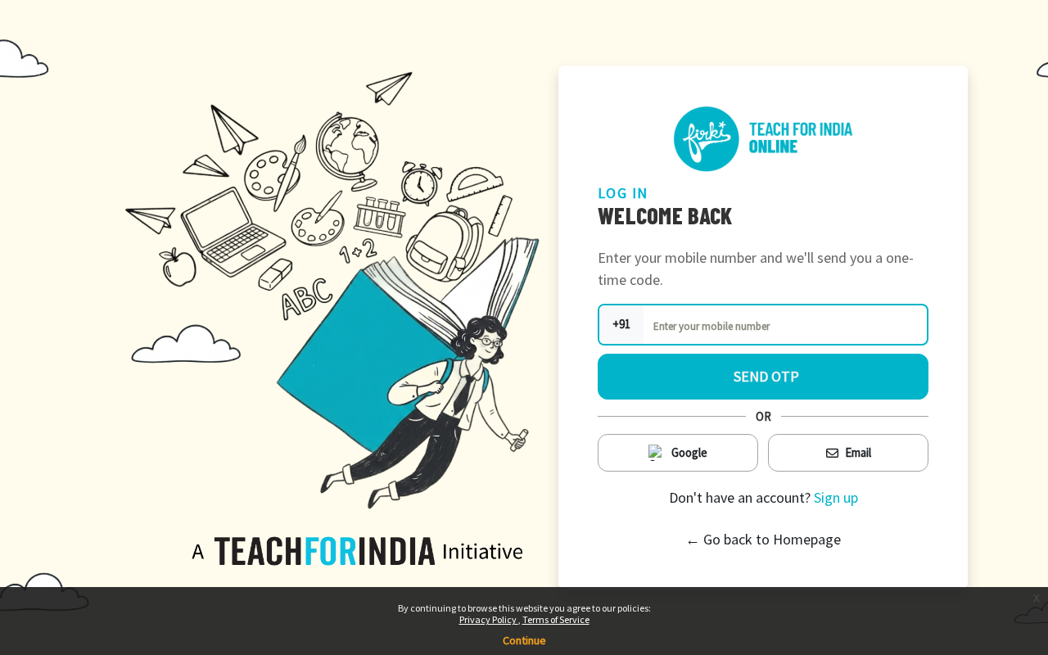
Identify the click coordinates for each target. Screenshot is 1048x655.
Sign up (836, 497)
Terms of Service (556, 619)
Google (689, 452)
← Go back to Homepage (763, 539)
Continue (524, 640)
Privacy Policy (488, 619)
